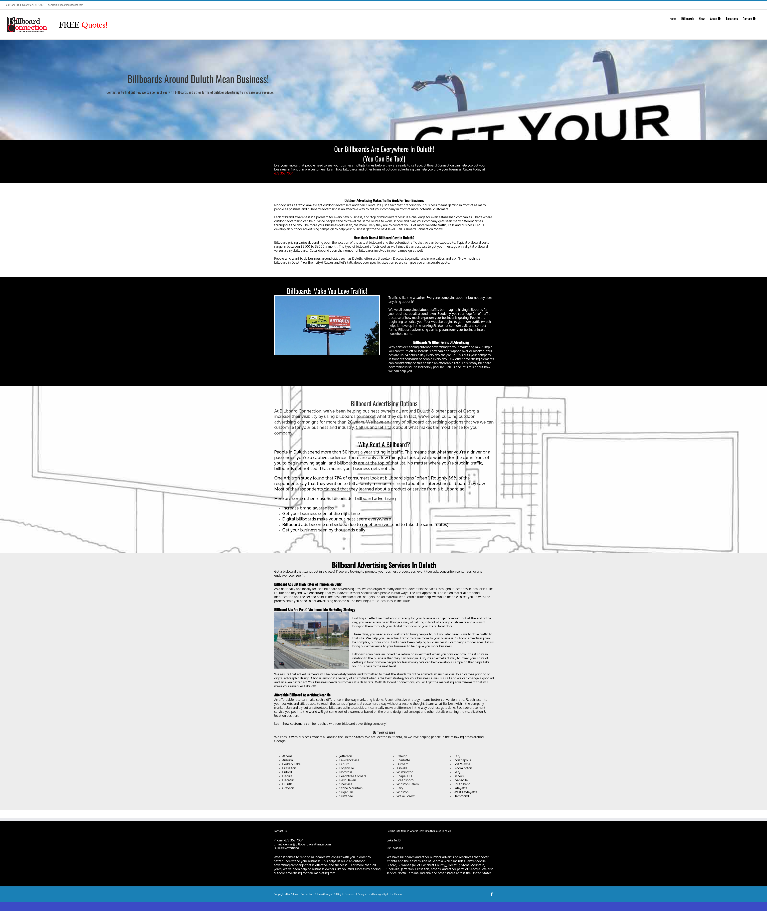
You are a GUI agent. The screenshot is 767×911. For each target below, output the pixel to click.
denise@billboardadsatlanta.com (65, 4)
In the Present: (395, 894)
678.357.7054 (283, 173)
